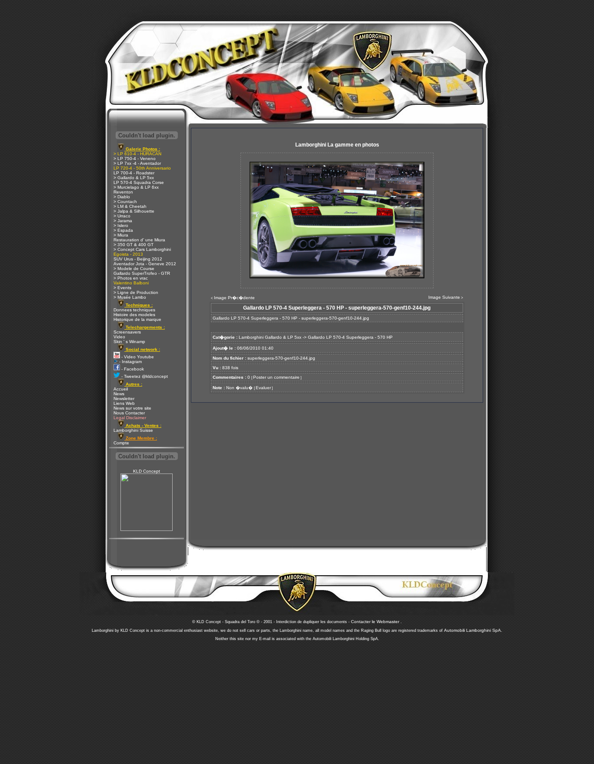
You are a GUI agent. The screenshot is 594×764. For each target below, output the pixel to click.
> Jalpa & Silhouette (133, 211)
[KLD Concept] (146, 529)
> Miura (120, 235)
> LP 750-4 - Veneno (134, 158)
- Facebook (132, 369)
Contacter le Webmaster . (376, 621)
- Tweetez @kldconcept (144, 376)
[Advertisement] (297, 700)
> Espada (123, 230)
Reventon (123, 192)
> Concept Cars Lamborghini (142, 249)
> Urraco (121, 216)
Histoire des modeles (134, 314)
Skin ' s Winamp (129, 341)
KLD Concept (146, 471)
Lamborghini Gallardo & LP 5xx (270, 337)
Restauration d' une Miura (139, 239)
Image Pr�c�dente (234, 297)
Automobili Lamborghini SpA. (473, 630)
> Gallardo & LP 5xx (133, 177)
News (118, 393)
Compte (121, 442)
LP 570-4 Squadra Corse (138, 182)
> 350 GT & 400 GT (133, 244)
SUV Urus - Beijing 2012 (137, 259)
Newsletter (123, 398)
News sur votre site (132, 408)
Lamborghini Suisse (133, 430)
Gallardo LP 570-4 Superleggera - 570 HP (350, 337)
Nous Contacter (129, 412)
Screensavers (127, 332)
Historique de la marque (137, 319)
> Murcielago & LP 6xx (136, 187)
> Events (122, 287)
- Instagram (130, 361)
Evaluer (263, 387)
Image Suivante (444, 297)
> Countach (125, 201)
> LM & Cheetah (130, 206)
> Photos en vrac (130, 278)
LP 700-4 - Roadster (133, 172)
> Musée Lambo (129, 297)
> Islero (120, 225)
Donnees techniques (134, 309)
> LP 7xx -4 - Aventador (137, 163)
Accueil (120, 389)
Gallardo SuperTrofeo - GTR (141, 273)
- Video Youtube (137, 356)
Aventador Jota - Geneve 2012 (144, 263)
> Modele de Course (133, 268)
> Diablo (121, 196)
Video (119, 336)
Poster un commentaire (276, 377)
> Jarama (122, 220)
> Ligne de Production (135, 292)
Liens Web (124, 403)
